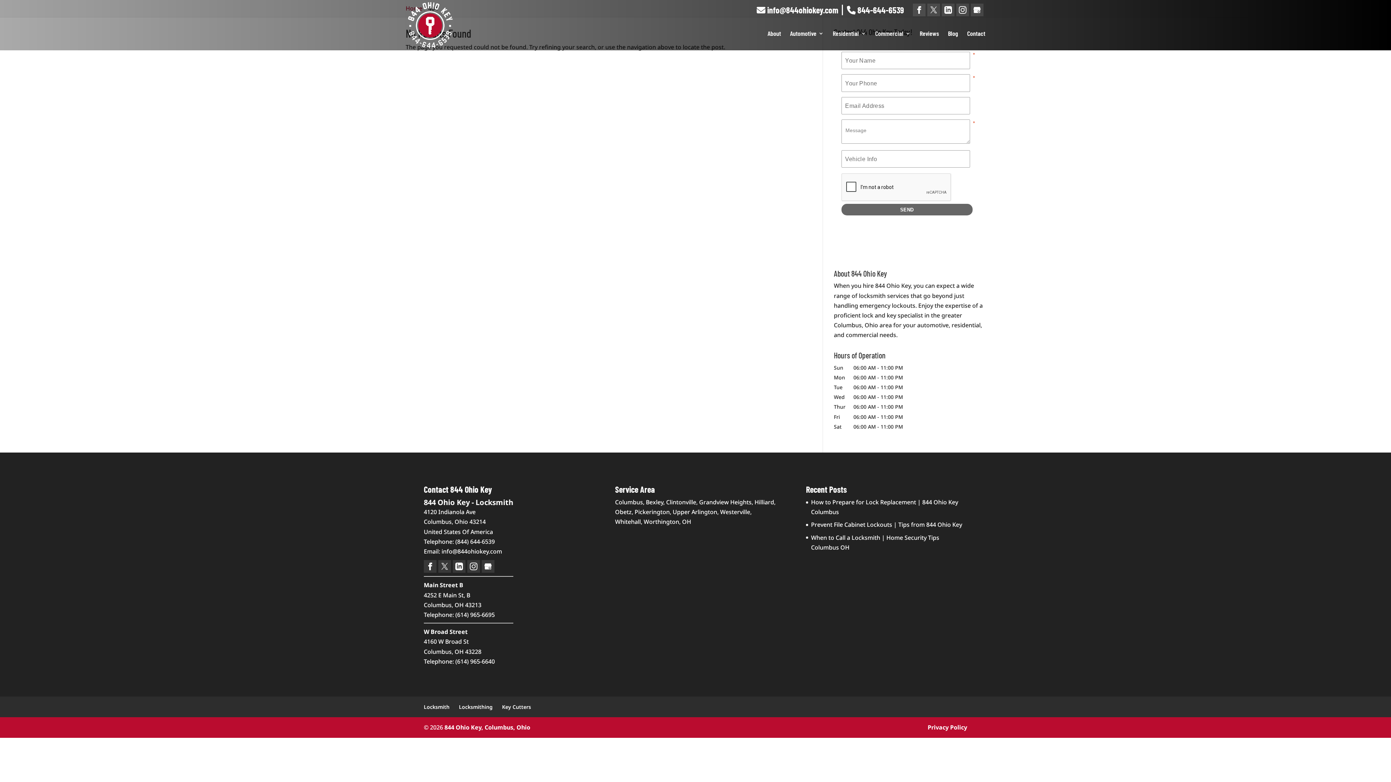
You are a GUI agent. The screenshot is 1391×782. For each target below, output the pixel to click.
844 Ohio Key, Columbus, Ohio (487, 727)
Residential (846, 34)
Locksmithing (476, 706)
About (774, 34)
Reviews (929, 34)
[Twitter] (933, 10)
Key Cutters (516, 706)
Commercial (889, 34)
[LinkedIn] (948, 10)
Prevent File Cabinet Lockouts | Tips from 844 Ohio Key (886, 525)
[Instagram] (962, 10)
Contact (976, 34)
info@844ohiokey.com (801, 10)
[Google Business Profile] (977, 10)
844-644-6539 (880, 10)
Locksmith (437, 706)
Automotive (803, 34)
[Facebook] (919, 10)
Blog (953, 34)
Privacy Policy (947, 727)
